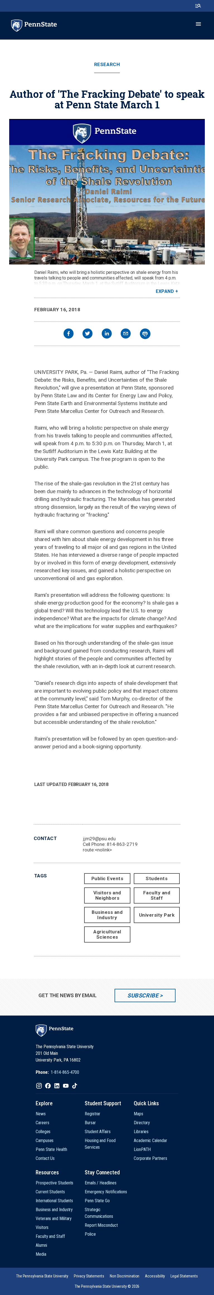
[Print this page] (145, 333)
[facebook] (69, 334)
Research (107, 64)
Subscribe (142, 995)
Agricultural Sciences (107, 934)
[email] (126, 334)
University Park (157, 915)
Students (156, 878)
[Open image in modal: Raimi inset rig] (107, 192)
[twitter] (87, 334)
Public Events (107, 878)
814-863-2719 (122, 844)
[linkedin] (107, 334)
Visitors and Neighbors (107, 895)
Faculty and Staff (157, 895)
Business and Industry (107, 914)
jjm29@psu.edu (99, 838)
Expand (165, 291)
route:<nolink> (97, 850)
